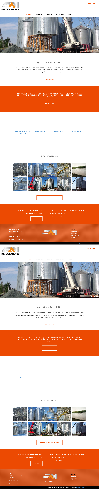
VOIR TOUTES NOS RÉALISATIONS (49, 197)
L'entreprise (75, 231)
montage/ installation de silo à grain (22, 132)
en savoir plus (49, 79)
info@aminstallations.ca (16, 239)
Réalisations (75, 235)
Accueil (73, 229)
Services (74, 233)
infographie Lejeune (80, 243)
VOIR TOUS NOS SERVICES (49, 141)
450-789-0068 (49, 237)
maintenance (58, 131)
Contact (36, 218)
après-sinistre (76, 131)
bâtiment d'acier (40, 131)
